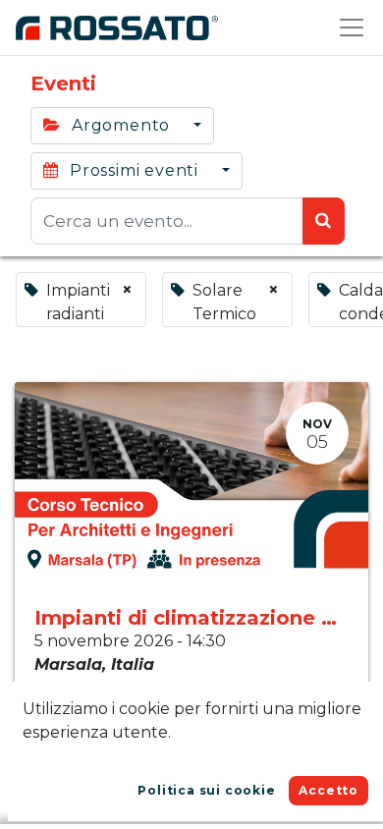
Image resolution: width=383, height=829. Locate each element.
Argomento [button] (121, 125)
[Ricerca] (323, 221)
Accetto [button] (328, 790)
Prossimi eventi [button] (134, 170)
